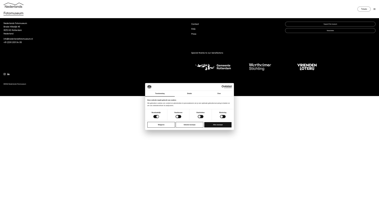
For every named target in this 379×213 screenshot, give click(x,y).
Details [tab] (189, 93)
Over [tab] (219, 93)
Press (193, 34)
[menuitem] (364, 9)
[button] (374, 9)
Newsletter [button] (330, 30)
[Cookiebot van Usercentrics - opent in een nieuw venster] (223, 86)
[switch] (178, 116)
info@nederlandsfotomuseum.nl (18, 39)
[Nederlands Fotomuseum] (13, 9)
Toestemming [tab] (160, 93)
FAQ (193, 29)
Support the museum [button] (330, 24)
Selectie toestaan (189, 125)
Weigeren (161, 125)
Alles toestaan (218, 125)
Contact (195, 24)
